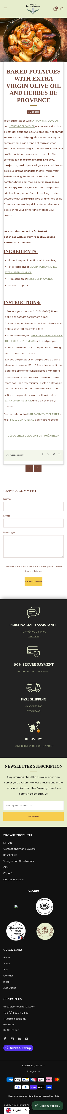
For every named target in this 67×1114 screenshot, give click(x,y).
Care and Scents (13, 879)
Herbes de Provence (22, 126)
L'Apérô (7, 873)
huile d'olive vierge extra (43, 414)
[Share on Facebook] (42, 454)
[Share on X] (48, 454)
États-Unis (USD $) (32, 1065)
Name (7, 499)
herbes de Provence (21, 420)
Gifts (6, 867)
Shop (6, 963)
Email (6, 515)
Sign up (33, 816)
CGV (57, 1096)
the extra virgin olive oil (47, 335)
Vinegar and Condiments (18, 861)
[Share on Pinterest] (53, 454)
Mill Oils (7, 843)
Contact (8, 975)
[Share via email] (59, 454)
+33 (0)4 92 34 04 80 (33, 631)
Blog (6, 982)
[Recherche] (62, 9)
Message (9, 532)
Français (31, 1071)
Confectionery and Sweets (19, 849)
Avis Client (9, 988)
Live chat (33, 636)
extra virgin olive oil (44, 120)
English (17, 1110)
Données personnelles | (41, 1096)
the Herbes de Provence (20, 341)
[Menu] (5, 9)
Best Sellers (10, 855)
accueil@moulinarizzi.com (19, 1006)
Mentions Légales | (18, 1096)
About (7, 957)
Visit (5, 969)
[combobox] (16, 1110)
